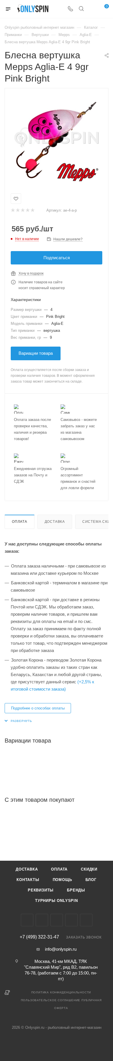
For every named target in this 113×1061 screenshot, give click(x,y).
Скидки (89, 869)
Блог (90, 880)
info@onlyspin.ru (60, 949)
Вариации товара (36, 353)
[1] (12, 210)
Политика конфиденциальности (61, 992)
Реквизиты (41, 890)
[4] (27, 210)
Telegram (56, 920)
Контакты (28, 880)
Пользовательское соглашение (51, 1000)
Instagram (42, 920)
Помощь (62, 880)
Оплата (19, 522)
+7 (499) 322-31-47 (39, 937)
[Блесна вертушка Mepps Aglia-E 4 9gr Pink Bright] (56, 139)
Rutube (86, 920)
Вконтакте (27, 920)
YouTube (71, 920)
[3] (22, 210)
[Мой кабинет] (92, 9)
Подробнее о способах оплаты (38, 708)
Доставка (55, 522)
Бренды (76, 890)
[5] (32, 210)
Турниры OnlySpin (56, 900)
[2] (17, 210)
